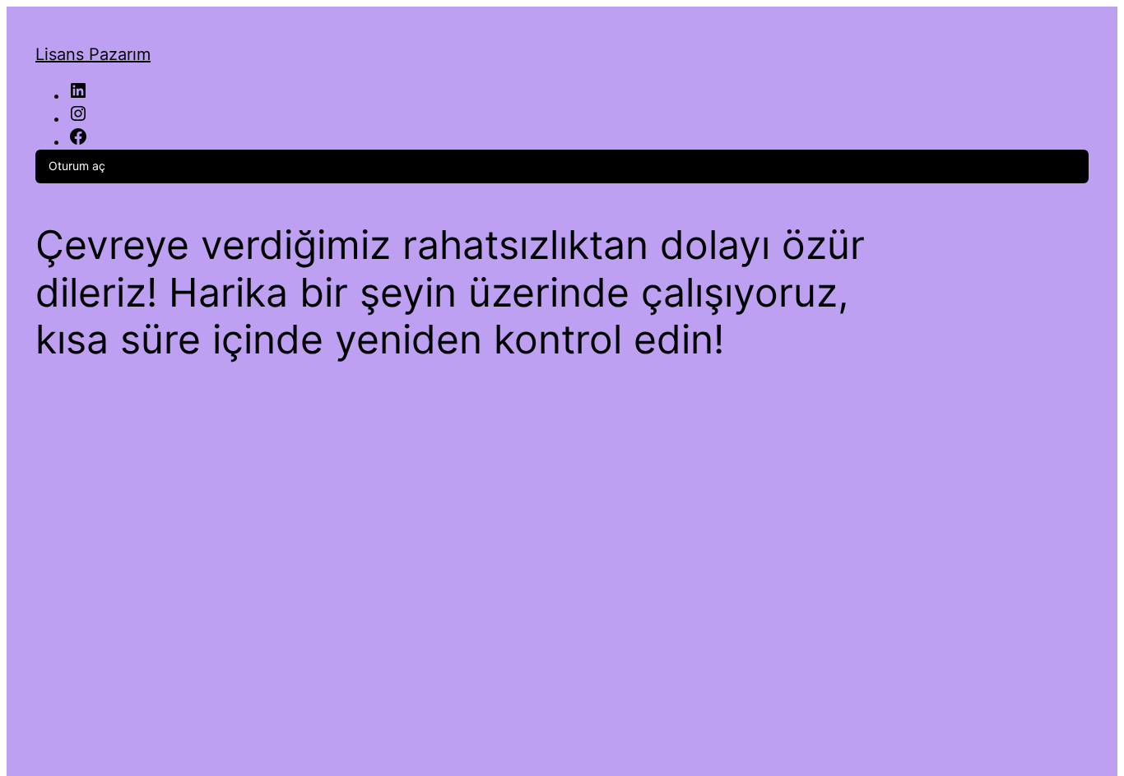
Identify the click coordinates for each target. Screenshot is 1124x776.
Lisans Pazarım (93, 54)
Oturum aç (77, 166)
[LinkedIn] (78, 95)
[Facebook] (78, 141)
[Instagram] (78, 118)
